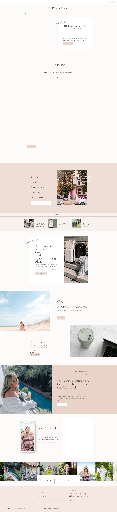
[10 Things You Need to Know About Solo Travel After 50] (52, 223)
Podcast (84, 221)
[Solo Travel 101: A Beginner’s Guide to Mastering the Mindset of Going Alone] (29, 223)
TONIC (24, 508)
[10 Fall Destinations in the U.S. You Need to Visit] (46, 34)
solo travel (37, 221)
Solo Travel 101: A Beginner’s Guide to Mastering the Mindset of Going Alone (40, 226)
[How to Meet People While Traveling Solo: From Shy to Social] (76, 223)
